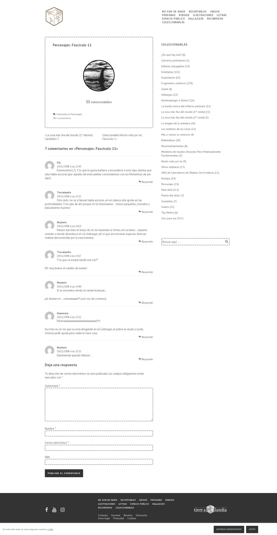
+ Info (50, 529)
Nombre (49, 428)
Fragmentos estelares (173, 83)
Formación (141, 515)
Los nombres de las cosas (176, 129)
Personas (168, 15)
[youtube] (54, 511)
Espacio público (173, 18)
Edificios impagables (172, 66)
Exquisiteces (168, 77)
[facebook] (47, 511)
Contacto (103, 515)
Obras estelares (170, 167)
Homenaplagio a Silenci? (175, 100)
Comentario (52, 386)
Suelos (165, 207)
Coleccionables (173, 22)
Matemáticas (168, 140)
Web (47, 457)
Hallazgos (196, 18)
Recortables (198, 11)
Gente (164, 89)
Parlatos (165, 178)
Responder (147, 182)
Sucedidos (167, 201)
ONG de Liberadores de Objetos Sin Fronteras (187, 172)
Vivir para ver (169, 218)
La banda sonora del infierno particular (183, 106)
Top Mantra (167, 212)
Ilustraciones (203, 15)
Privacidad (118, 518)
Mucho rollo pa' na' (171, 161)
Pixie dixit (166, 189)
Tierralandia (64, 192)
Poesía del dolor (170, 195)
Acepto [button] (252, 529)
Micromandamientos (172, 146)
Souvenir (115, 515)
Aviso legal (104, 518)
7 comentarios (63, 118)
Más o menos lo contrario (175, 134)
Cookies (131, 518)
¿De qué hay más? (171, 54)
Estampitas (167, 72)
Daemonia (62, 313)
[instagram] (62, 511)
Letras (222, 15)
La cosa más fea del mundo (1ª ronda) (183, 112)
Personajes (76, 114)
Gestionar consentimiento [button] (229, 529)
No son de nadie (173, 11)
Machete (62, 222)
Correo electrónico (56, 442)
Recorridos (215, 18)
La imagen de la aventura (175, 123)
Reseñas (128, 515)
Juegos (215, 11)
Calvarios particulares (173, 60)
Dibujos (184, 15)
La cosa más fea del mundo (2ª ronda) (183, 117)
